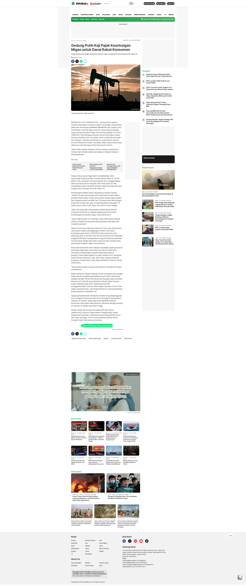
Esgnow (73, 551)
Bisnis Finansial (139, 14)
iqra (114, 14)
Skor (100, 540)
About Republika (76, 563)
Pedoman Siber (104, 563)
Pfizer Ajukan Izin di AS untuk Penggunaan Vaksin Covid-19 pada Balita (96, 167)
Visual (87, 551)
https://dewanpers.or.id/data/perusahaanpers (86, 576)
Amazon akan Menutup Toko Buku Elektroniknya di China (78, 167)
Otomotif (101, 19)
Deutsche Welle (149, 3)
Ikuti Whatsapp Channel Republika (98, 326)
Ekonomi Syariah (87, 14)
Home (73, 40)
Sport (101, 546)
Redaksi (87, 563)
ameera (75, 14)
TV (165, 14)
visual (159, 14)
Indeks (171, 14)
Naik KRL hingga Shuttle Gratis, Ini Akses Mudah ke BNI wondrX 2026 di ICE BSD (159, 96)
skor (98, 14)
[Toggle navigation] (73, 3)
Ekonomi (78, 40)
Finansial (75, 19)
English (101, 551)
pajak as (106, 338)
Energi (82, 19)
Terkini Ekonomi (148, 168)
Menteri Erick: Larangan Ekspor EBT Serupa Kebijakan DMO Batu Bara (114, 167)
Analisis (87, 546)
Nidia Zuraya (78, 57)
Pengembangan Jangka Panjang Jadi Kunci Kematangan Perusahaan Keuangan (159, 121)
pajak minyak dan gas (95, 338)
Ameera (73, 540)
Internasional (75, 548)
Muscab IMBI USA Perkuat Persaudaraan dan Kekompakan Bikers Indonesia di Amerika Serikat (159, 113)
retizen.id (171, 3)
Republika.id (161, 3)
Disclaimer (74, 565)
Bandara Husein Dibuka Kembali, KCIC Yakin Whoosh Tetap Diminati (159, 75)
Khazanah (74, 543)
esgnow (151, 14)
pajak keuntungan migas (79, 338)
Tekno (87, 548)
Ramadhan (88, 554)
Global (84, 40)
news (121, 14)
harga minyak (128, 338)
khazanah (106, 14)
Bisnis (87, 19)
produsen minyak (96, 127)
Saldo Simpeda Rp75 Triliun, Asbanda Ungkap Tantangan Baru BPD (158, 104)
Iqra (86, 543)
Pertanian (94, 19)
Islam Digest (103, 543)
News (73, 546)
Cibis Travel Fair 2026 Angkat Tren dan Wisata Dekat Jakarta (159, 88)
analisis (128, 14)
